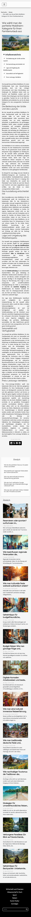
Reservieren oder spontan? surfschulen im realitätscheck (14, 523)
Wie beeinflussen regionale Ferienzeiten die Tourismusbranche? (16, 471)
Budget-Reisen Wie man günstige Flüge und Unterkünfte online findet (14, 648)
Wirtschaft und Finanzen (14, 889)
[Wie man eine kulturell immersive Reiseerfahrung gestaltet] (15, 699)
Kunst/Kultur (14, 901)
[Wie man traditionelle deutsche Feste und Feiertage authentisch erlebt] (15, 730)
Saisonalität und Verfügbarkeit (14, 73)
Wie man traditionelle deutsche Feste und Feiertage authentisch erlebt (15, 742)
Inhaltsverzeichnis (13, 54)
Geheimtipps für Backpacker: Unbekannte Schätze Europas (14, 868)
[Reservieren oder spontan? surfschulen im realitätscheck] (15, 511)
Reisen (10, 12)
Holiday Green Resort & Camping (16, 179)
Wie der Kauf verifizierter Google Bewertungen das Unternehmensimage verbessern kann (16, 484)
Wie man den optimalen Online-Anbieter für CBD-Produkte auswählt (16, 490)
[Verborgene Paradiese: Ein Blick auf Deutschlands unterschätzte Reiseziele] (15, 825)
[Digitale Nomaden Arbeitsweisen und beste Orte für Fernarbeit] (15, 668)
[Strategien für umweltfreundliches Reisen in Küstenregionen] (15, 793)
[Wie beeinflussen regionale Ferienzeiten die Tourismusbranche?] (15, 542)
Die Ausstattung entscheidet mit (15, 64)
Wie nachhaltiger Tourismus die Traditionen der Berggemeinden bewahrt (15, 774)
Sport (15, 895)
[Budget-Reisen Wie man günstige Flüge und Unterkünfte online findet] (15, 636)
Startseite (4, 12)
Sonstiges (14, 904)
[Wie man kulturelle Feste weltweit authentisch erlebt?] (15, 573)
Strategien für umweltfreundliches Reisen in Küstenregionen (15, 805)
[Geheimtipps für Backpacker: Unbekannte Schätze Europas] (15, 856)
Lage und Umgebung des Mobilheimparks (11, 69)
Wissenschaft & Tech (14, 892)
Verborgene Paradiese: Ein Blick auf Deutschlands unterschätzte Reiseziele (14, 837)
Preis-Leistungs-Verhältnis (13, 77)
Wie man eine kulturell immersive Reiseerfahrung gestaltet (14, 477)
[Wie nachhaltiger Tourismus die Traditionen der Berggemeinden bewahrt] (15, 762)
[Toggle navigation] (4, 4)
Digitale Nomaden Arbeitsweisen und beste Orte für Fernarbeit (14, 680)
